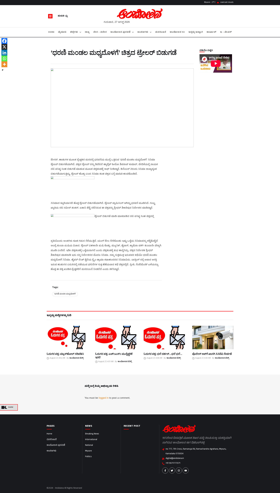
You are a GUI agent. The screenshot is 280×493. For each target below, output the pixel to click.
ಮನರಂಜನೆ (52, 440)
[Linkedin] (4, 53)
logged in (103, 397)
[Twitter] (172, 470)
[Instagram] (179, 470)
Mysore (88, 451)
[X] (4, 47)
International (91, 440)
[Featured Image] (67, 337)
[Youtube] (186, 470)
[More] (4, 64)
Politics (88, 457)
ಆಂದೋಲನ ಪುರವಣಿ (56, 445)
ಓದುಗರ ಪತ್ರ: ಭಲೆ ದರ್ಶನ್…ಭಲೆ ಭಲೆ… (163, 353)
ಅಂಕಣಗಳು (51, 451)
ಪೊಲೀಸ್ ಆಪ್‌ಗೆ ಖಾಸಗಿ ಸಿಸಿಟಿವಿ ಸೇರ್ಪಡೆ (212, 353)
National (89, 445)
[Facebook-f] (165, 470)
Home (49, 434)
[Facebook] (4, 41)
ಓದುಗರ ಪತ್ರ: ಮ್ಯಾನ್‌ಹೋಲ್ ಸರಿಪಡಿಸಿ (65, 353)
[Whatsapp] (4, 58)
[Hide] (2, 70)
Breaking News (92, 434)
